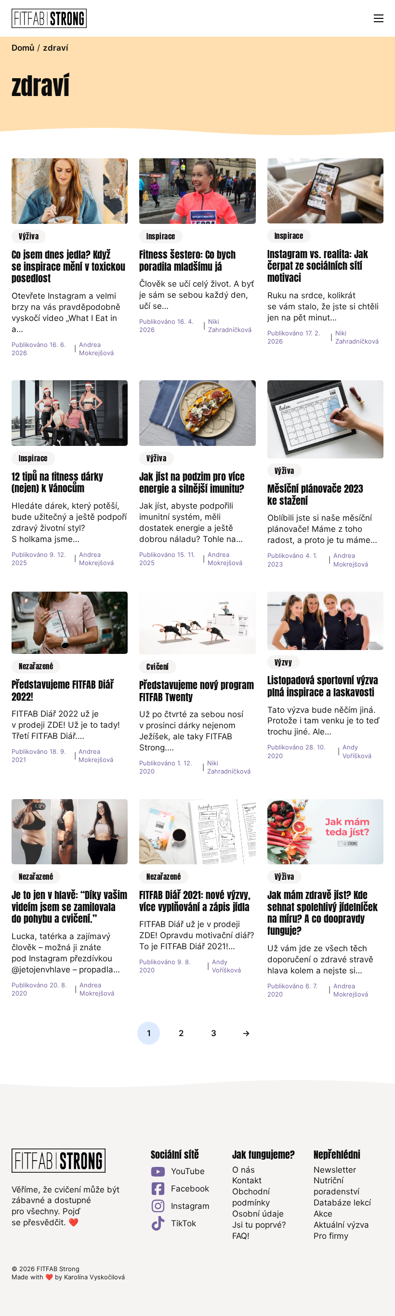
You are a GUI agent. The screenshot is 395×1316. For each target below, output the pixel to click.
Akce (323, 1214)
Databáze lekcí (342, 1202)
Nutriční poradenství (336, 1186)
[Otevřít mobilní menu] (378, 18)
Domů (23, 48)
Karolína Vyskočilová (94, 1277)
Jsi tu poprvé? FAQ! (259, 1230)
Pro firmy (331, 1236)
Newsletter (335, 1170)
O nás (243, 1170)
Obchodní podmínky (251, 1197)
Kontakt (247, 1180)
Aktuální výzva (341, 1225)
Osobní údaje (258, 1214)
